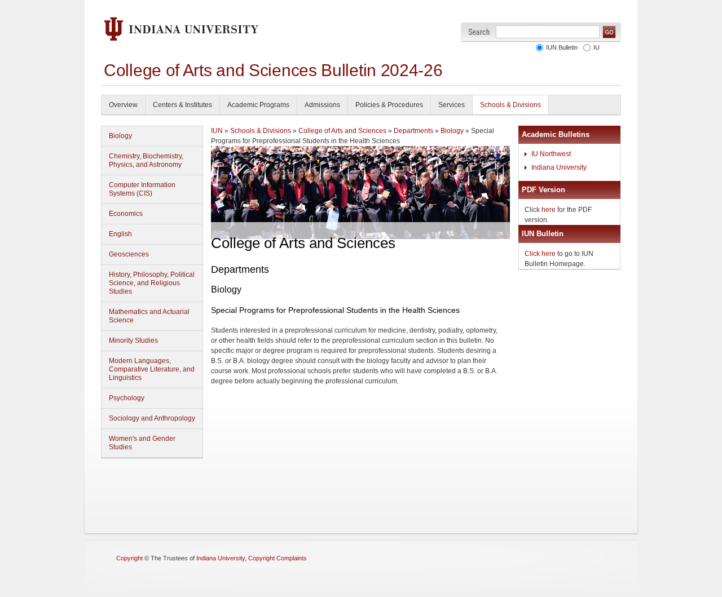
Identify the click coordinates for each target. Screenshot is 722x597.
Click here (540, 254)
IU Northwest (551, 154)
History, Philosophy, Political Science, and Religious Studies (152, 283)
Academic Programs (258, 105)
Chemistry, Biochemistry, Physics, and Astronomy (146, 160)
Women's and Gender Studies (142, 443)
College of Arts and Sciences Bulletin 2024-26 (273, 70)
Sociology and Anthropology (152, 418)
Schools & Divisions (510, 105)
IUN (217, 131)
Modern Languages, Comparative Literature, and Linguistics (152, 369)
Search (479, 32)
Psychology (126, 398)
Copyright (129, 558)
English (120, 234)
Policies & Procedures (389, 105)
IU (596, 47)
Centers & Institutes (182, 105)
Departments (413, 131)
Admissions (322, 105)
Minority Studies (133, 340)
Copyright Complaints (277, 558)
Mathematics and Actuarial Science (149, 316)
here (549, 210)
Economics (126, 214)
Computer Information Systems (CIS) (142, 189)
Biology (120, 136)
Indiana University (559, 167)
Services (451, 105)
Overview (123, 105)
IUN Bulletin (562, 47)
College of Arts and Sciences (342, 131)
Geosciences (129, 254)
